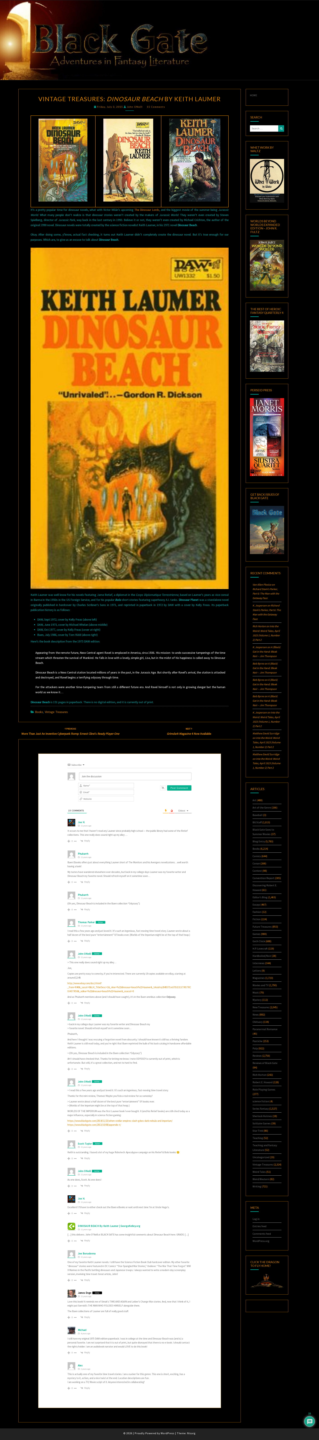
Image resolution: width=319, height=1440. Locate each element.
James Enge (85, 1292)
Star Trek (258, 1130)
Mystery (257, 999)
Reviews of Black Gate (265, 1063)
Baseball (258, 815)
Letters (257, 970)
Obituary (258, 1021)
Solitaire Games (262, 1123)
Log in (256, 1219)
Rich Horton (259, 1074)
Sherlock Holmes (262, 1116)
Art (254, 800)
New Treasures (261, 1007)
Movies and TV (260, 985)
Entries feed (259, 1226)
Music (256, 992)
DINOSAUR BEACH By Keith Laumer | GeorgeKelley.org (109, 1226)
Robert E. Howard (262, 1082)
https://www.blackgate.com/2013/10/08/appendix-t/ (94, 1124)
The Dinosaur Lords (146, 210)
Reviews (257, 1055)
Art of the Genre (262, 807)
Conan (256, 863)
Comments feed (262, 1233)
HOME (253, 95)
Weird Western (261, 1179)
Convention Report (263, 878)
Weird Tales (259, 1171)
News (256, 1014)
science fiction (261, 1101)
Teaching (258, 1138)
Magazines (259, 978)
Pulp (255, 1048)
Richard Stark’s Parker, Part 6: (266, 593)
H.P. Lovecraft (260, 948)
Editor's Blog (260, 897)
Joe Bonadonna (87, 1253)
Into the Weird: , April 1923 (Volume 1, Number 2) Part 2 (266, 742)
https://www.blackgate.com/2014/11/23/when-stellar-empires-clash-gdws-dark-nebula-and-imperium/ (119, 1120)
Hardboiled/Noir (262, 955)
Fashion (257, 911)
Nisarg (191, 1433)
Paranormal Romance (265, 1029)
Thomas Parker (86, 922)
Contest (257, 870)
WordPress (167, 1433)
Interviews (259, 963)
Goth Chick (259, 941)
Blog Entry (259, 841)
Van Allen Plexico (262, 584)
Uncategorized (261, 1157)
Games (256, 934)
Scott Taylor (85, 1143)
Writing (257, 1186)
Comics (257, 856)
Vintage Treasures (56, 712)
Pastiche (257, 1041)
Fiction (257, 919)
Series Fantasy (261, 1108)
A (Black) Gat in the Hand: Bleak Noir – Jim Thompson (266, 651)
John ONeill (135, 106)
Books (39, 712)
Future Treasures (262, 926)
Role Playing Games (264, 1089)
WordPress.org (261, 1241)
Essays (256, 904)
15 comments (156, 106)
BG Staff (257, 822)
